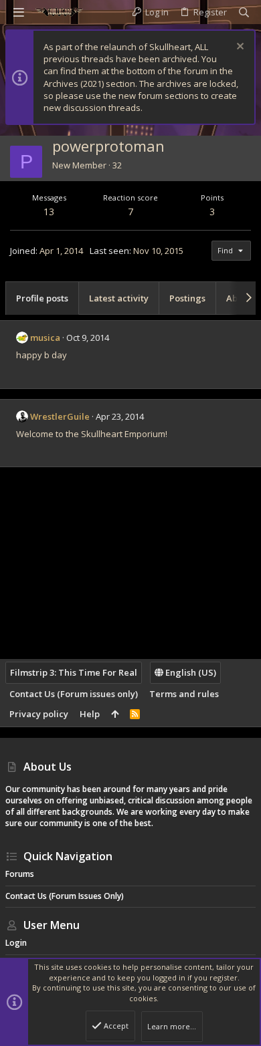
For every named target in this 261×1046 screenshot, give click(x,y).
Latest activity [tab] (119, 298)
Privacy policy (38, 714)
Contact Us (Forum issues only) (73, 694)
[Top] (114, 714)
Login (16, 942)
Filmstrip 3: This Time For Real (73, 672)
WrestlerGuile (60, 416)
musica (45, 338)
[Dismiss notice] (238, 48)
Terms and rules (184, 694)
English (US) (189, 672)
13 (49, 211)
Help (90, 714)
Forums (19, 874)
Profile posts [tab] (42, 298)
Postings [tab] (187, 298)
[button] (18, 12)
